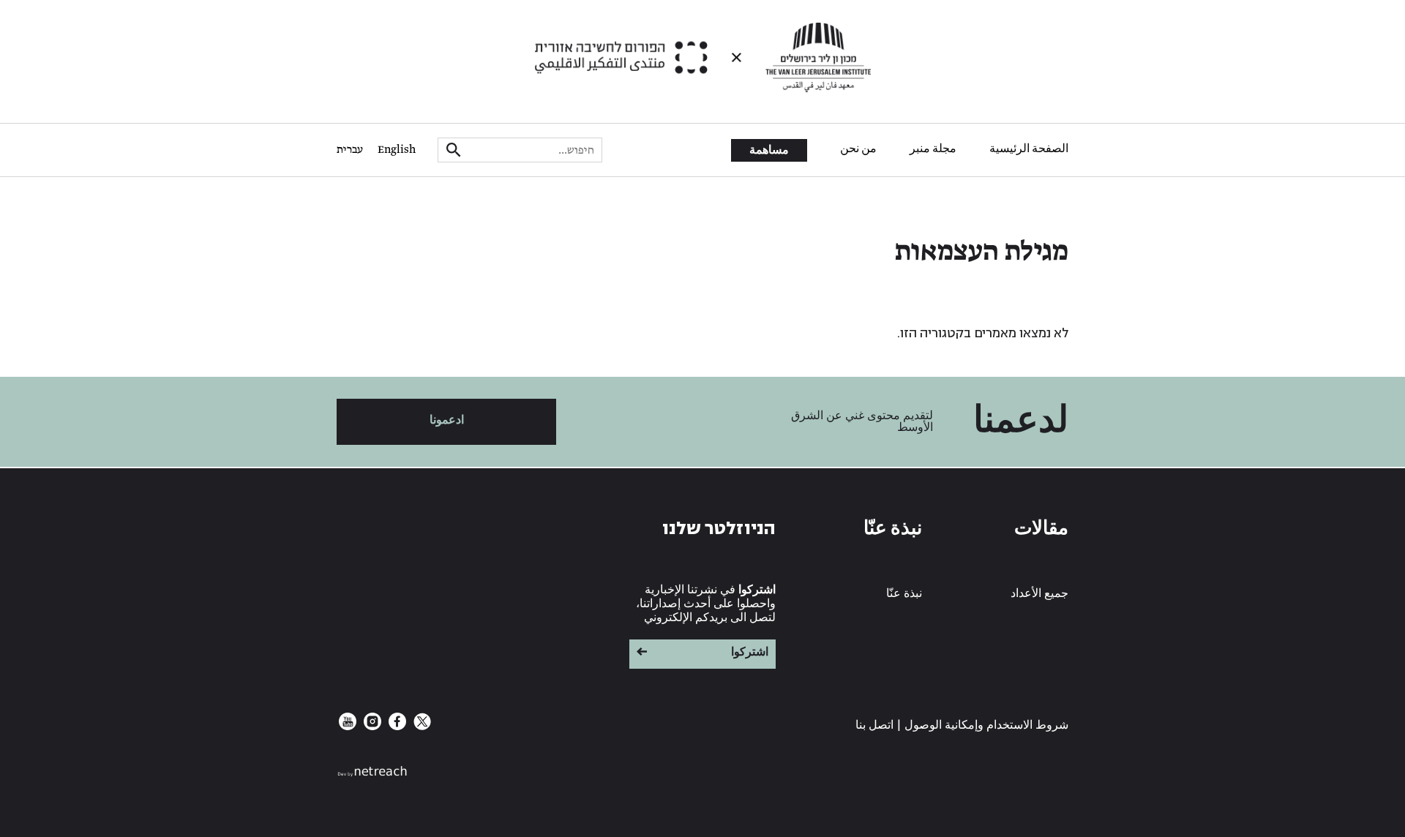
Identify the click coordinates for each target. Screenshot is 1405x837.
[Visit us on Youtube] (348, 727)
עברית (350, 150)
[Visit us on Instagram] (371, 727)
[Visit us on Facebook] (395, 727)
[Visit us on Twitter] (420, 727)
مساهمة (769, 150)
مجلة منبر (933, 149)
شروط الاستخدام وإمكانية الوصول (986, 725)
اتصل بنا (874, 725)
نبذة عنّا (904, 593)
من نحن (858, 149)
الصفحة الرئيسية (1028, 149)
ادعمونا (447, 420)
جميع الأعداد (1039, 593)
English (397, 150)
